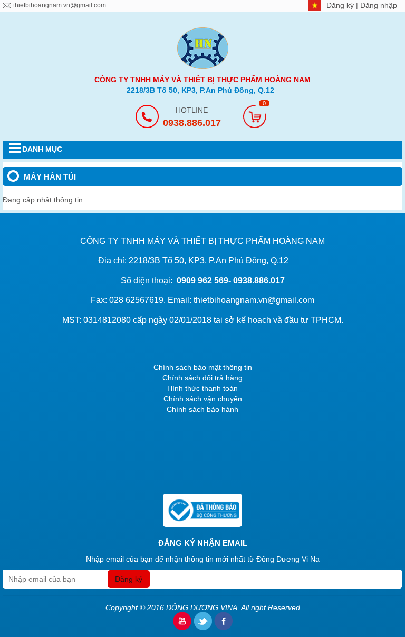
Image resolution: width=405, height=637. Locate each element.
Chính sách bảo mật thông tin (202, 367)
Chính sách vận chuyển (202, 399)
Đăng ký (341, 5)
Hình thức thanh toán (202, 388)
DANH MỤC (42, 149)
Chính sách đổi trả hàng (202, 378)
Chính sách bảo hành (202, 409)
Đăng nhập (378, 5)
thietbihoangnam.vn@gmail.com (59, 5)
